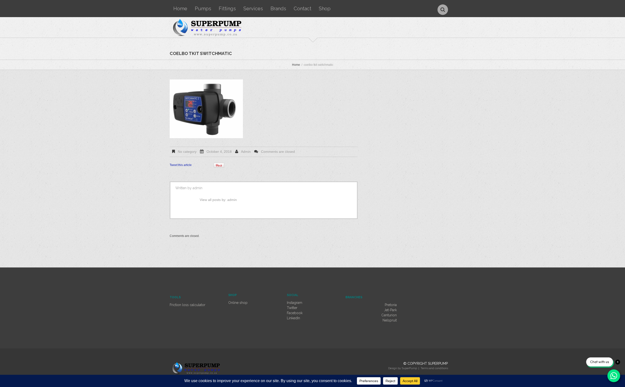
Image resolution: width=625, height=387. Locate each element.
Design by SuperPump (402, 368)
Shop (325, 8)
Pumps (203, 8)
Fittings (227, 8)
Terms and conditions (434, 368)
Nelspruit (390, 320)
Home (180, 8)
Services (253, 8)
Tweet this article (181, 165)
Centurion (389, 315)
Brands (278, 8)
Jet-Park (390, 310)
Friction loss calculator (187, 305)
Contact (302, 8)
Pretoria (391, 305)
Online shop (238, 303)
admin (246, 152)
